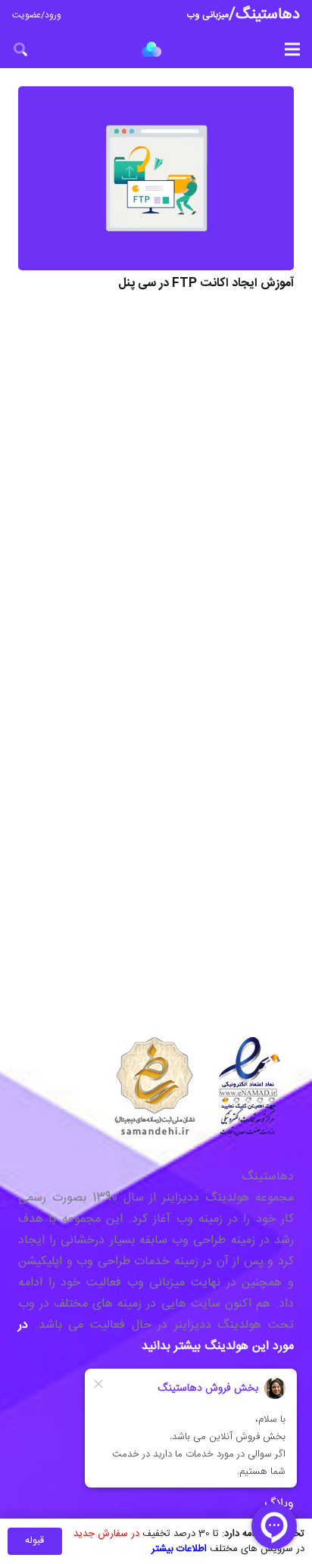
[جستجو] (20, 49)
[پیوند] (152, 49)
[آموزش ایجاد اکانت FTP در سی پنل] (156, 178)
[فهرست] (292, 49)
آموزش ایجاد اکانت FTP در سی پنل (206, 283)
